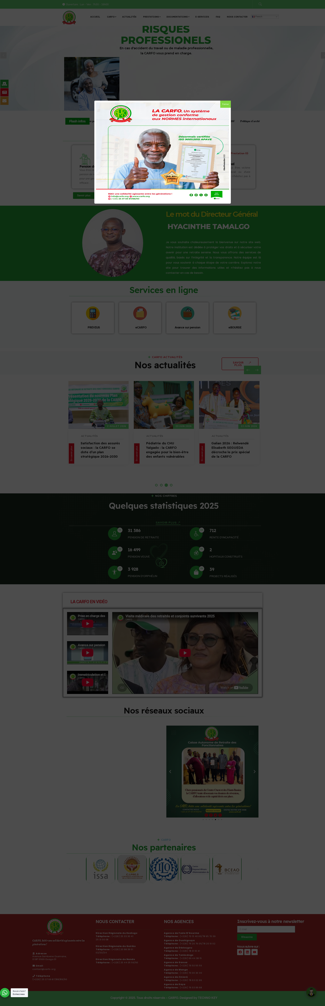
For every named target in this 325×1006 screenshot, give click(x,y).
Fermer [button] (225, 104)
